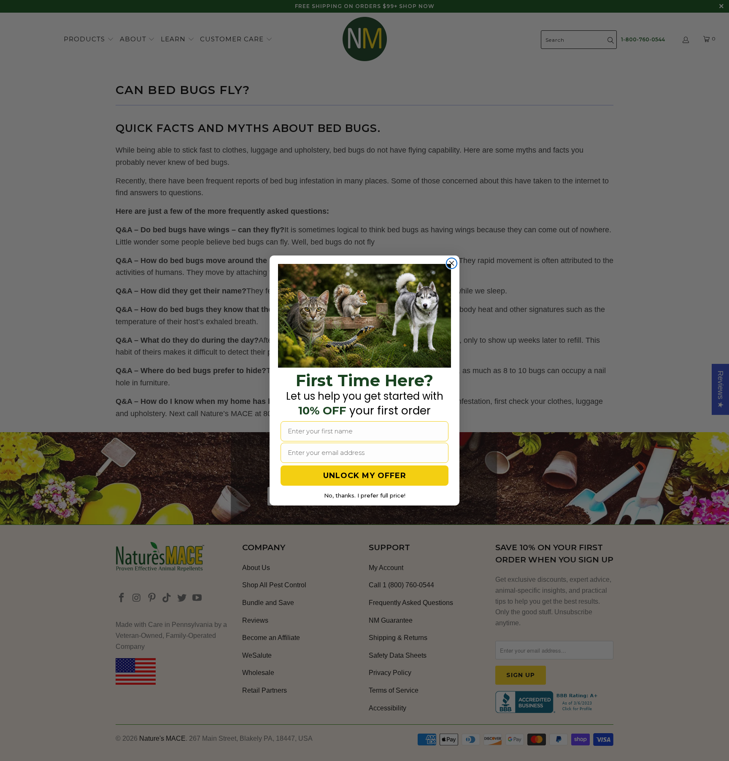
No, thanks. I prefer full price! (364, 495)
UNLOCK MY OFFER (364, 475)
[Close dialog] (451, 263)
